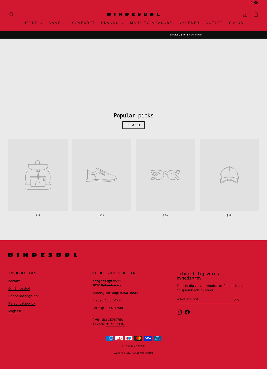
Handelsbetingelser (23, 296)
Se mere (133, 125)
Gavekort (83, 23)
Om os (236, 23)
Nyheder (189, 23)
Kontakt (14, 281)
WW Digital (146, 352)
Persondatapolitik (21, 303)
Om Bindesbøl (19, 288)
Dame (56, 23)
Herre (31, 23)
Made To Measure (151, 23)
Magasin (14, 311)
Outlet (214, 23)
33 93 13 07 (115, 324)
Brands (110, 23)
